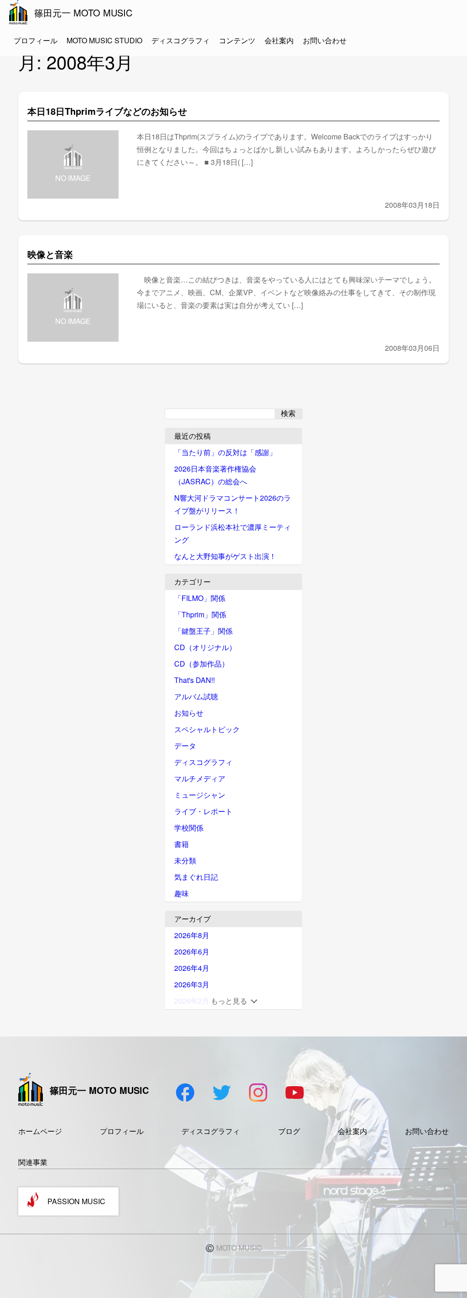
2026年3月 (191, 984)
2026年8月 (191, 935)
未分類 (185, 860)
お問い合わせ (325, 40)
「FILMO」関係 (199, 598)
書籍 (181, 844)
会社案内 (279, 40)
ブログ (289, 1131)
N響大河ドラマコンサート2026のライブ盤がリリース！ (232, 504)
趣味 (181, 893)
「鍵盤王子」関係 (203, 631)
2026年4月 (191, 968)
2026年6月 (191, 951)
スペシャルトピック (207, 729)
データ (185, 745)
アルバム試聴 (196, 696)
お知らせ (188, 713)
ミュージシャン (199, 795)
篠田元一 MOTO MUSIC (83, 12)
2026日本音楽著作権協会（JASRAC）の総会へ (215, 475)
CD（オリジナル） (205, 647)
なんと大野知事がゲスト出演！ (225, 556)
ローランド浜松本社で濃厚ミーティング (232, 533)
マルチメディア (199, 778)
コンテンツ (237, 40)
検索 (288, 413)
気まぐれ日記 (196, 877)
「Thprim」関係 (200, 614)
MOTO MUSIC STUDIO (104, 40)
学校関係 (188, 827)
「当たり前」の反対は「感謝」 (225, 452)
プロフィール (35, 40)
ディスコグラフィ (180, 40)
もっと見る (229, 1000)
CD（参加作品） (201, 663)
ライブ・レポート (203, 811)
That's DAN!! (194, 680)
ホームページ (40, 1131)
